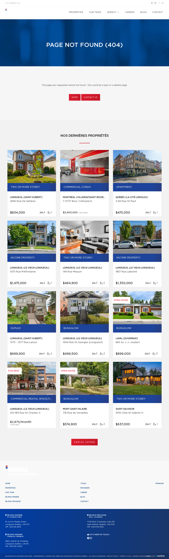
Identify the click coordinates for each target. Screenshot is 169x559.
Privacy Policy (113, 556)
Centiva (160, 556)
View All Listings (84, 442)
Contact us (14, 3)
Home (75, 97)
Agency (111, 12)
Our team (95, 12)
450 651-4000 (15, 546)
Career (129, 12)
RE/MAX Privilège (13, 501)
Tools (83, 483)
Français (160, 483)
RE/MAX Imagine (12, 497)
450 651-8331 (15, 527)
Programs (85, 488)
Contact (157, 12)
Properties (76, 12)
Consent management (141, 556)
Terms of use (125, 556)
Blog (143, 12)
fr (162, 3)
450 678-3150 (97, 527)
